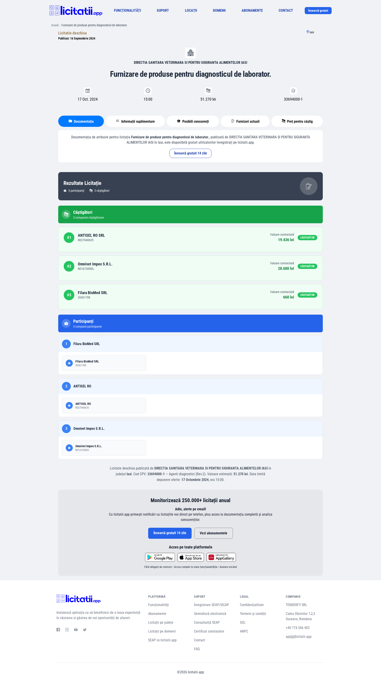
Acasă (55, 25)
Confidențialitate (252, 605)
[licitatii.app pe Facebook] (58, 630)
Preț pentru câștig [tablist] (299, 121)
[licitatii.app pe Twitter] (84, 630)
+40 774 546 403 (298, 628)
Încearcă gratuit (318, 10)
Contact (199, 640)
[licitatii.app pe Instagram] (67, 630)
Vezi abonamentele (213, 533)
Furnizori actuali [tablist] (247, 121)
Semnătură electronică (210, 614)
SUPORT (163, 10)
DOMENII (219, 10)
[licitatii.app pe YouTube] (76, 630)
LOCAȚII (191, 10)
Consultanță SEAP (207, 622)
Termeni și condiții (253, 614)
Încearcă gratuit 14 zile (190, 153)
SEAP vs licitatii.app (162, 640)
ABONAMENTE (252, 10)
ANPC (244, 631)
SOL (243, 622)
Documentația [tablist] (83, 121)
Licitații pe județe (160, 622)
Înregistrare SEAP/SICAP (211, 605)
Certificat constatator (209, 631)
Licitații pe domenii (162, 631)
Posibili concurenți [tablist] (195, 121)
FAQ (197, 649)
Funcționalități (158, 605)
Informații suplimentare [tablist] (137, 121)
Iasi (312, 32)
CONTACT (286, 10)
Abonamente (157, 614)
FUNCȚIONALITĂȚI (127, 10)
